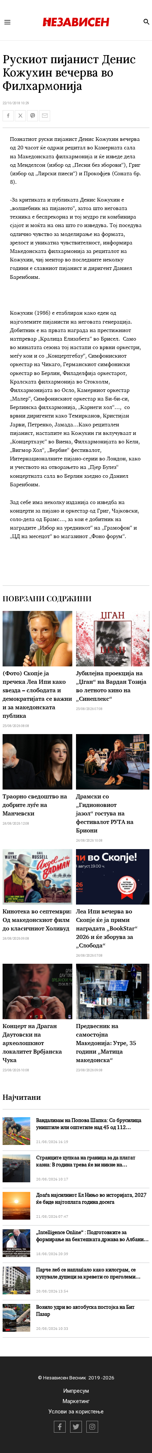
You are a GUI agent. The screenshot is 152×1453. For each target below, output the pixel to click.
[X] (76, 1427)
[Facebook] (60, 1427)
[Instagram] (92, 1427)
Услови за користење (76, 1411)
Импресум (76, 1391)
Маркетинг (76, 1401)
